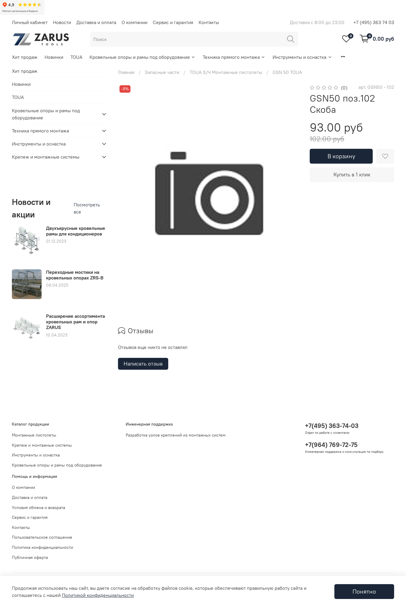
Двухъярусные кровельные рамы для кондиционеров (75, 231)
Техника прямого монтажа (231, 57)
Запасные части (162, 72)
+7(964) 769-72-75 (331, 445)
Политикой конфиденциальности (98, 595)
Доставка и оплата (96, 22)
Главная (126, 72)
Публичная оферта (30, 557)
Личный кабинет (30, 22)
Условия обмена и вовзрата (38, 507)
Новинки (54, 57)
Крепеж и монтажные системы (45, 157)
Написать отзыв (143, 363)
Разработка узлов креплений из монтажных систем (176, 435)
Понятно (364, 591)
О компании (134, 22)
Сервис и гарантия (173, 22)
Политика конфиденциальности (42, 547)
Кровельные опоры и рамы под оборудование (139, 57)
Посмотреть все (87, 208)
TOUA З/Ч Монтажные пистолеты (226, 72)
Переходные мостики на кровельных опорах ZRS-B (74, 275)
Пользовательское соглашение (42, 537)
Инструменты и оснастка (299, 57)
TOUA (76, 57)
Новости (62, 22)
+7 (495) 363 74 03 (373, 22)
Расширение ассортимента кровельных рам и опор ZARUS (75, 321)
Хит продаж (24, 57)
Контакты (209, 22)
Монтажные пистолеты (34, 435)
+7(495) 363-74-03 (331, 426)
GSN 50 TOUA (287, 72)
